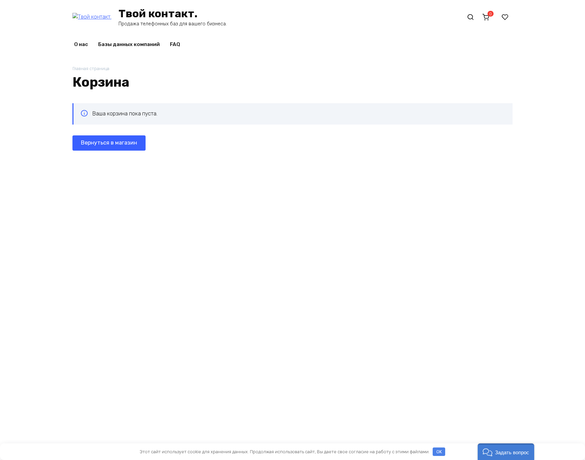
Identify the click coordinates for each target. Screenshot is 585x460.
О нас (81, 44)
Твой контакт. (157, 13)
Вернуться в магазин (109, 142)
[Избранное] (505, 16)
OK (439, 451)
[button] (506, 451)
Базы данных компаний (129, 44)
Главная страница (90, 68)
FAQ (175, 44)
